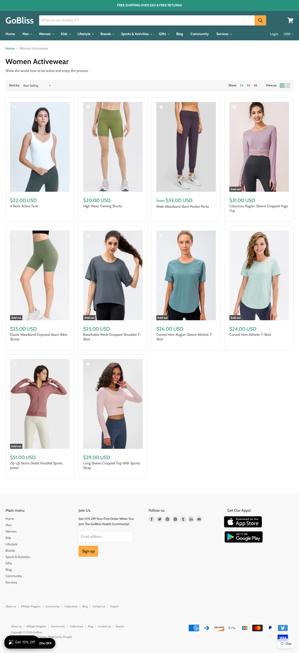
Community (199, 34)
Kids (64, 34)
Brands (106, 34)
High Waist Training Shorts (102, 206)
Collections (70, 606)
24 (241, 85)
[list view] (288, 85)
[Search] (260, 20)
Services (222, 34)
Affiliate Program (30, 606)
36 (248, 85)
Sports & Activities (135, 34)
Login (274, 34)
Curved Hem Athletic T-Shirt (250, 335)
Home (10, 34)
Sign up (88, 551)
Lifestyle (84, 34)
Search (114, 606)
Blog (179, 34)
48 (255, 85)
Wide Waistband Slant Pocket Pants (182, 206)
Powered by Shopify (60, 637)
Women (45, 34)
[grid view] (282, 85)
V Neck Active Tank (24, 206)
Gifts (163, 34)
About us (10, 606)
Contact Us (98, 606)
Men (26, 34)
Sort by (14, 85)
